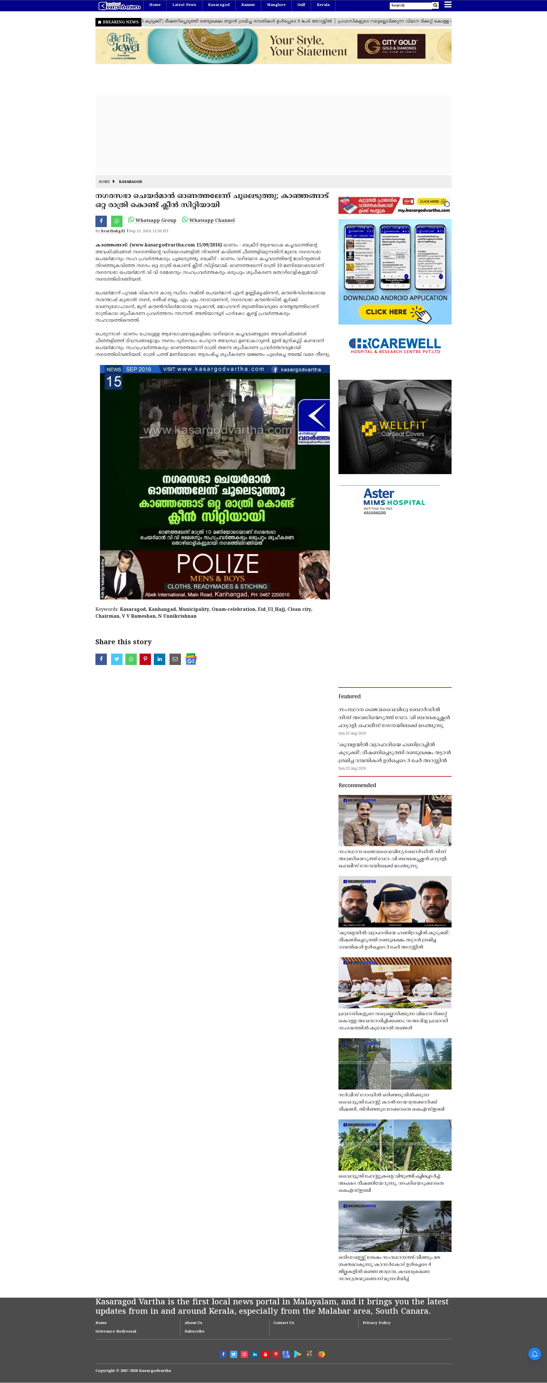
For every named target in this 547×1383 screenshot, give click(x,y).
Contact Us (284, 1323)
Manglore (276, 5)
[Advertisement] (266, 135)
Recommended (357, 785)
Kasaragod (219, 5)
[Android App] (296, 1353)
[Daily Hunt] (308, 1353)
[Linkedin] (254, 1354)
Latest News (184, 5)
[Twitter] (233, 1354)
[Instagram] (244, 1354)
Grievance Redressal (115, 1331)
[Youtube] (265, 1354)
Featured (349, 696)
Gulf (301, 5)
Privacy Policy (377, 1323)
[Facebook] (223, 1354)
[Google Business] (284, 1353)
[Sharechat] (320, 1353)
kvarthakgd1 (113, 231)
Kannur (248, 5)
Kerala (323, 5)
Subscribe (195, 1331)
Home (155, 5)
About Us (193, 1323)
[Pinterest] (275, 1354)
